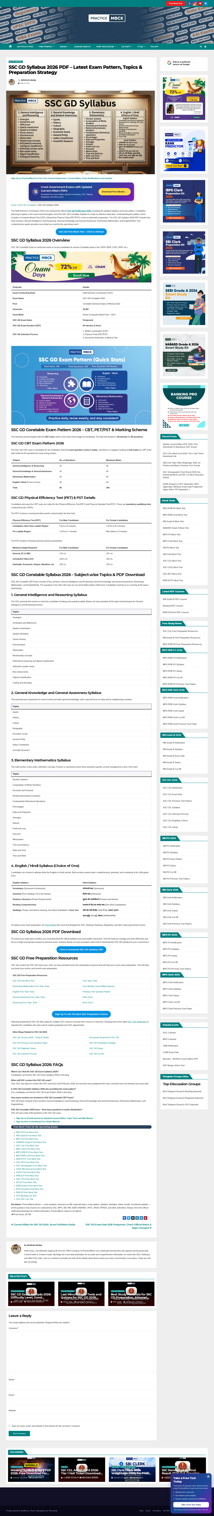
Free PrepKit (46, 47)
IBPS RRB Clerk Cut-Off (174, 717)
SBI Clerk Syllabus (171, 904)
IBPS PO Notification (172, 943)
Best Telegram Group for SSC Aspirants (180, 1105)
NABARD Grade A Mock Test (176, 528)
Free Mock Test (175, 3)
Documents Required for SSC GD (104, 1037)
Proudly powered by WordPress (17, 1511)
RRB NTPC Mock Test (173, 580)
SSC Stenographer (169, 1467)
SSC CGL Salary (170, 827)
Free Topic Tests (90, 981)
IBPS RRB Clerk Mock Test (175, 515)
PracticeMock (50, 925)
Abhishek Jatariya (28, 80)
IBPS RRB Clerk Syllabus (174, 704)
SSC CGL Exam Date (172, 794)
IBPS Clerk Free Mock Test (28, 1149)
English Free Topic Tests (23, 992)
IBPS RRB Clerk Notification (175, 698)
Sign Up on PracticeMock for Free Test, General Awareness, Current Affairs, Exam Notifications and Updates (61, 178)
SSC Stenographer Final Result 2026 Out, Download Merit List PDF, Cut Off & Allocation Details (183, 475)
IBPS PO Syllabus (171, 949)
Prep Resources (105, 47)
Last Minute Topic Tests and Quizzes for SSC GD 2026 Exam (81, 1297)
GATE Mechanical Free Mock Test (31, 1169)
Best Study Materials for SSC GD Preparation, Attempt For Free (131, 1297)
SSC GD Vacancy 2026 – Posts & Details (31, 1037)
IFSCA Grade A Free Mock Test (29, 1189)
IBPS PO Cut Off (170, 962)
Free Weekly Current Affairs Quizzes (99, 986)
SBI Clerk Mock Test (172, 554)
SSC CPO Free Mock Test (27, 1179)
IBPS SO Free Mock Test (27, 1139)
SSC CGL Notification (137, 1022)
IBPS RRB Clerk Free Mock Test (30, 1156)
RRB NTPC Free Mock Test (28, 1159)
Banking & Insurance (128, 1467)
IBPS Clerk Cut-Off (171, 1002)
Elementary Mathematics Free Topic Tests (31, 986)
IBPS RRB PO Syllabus (173, 664)
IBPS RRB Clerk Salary (173, 711)
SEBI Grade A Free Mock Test (29, 1186)
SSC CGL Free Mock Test (27, 1146)
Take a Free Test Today (191, 1505)
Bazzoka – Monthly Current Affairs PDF (180, 1059)
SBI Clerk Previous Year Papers (177, 924)
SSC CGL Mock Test (172, 561)
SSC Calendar (169, 1033)
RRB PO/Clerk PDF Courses (176, 612)
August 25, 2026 (20, 1478)
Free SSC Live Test (24, 1199)
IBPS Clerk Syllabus (172, 989)
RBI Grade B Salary (172, 762)
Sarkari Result (82, 47)
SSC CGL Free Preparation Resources (180, 631)
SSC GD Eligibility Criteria (24, 1048)
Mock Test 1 (88, 997)
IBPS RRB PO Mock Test (174, 508)
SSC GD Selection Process (25, 1054)
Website (12, 1410)
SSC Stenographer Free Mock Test (31, 1166)
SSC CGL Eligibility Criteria (175, 821)
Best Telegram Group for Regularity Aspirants (183, 1098)
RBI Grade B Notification (174, 743)
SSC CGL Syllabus (171, 807)
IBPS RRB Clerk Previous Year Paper (180, 724)
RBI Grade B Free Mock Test (28, 1136)
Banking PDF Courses (173, 606)
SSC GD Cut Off (96, 1054)
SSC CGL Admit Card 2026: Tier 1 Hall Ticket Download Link (80, 1473)
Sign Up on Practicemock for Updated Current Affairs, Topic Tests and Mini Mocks (54, 1118)
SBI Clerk (115, 1467)
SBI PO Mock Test (171, 548)
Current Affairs (17, 1467)
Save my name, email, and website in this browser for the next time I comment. (46, 1426)
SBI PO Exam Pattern (172, 859)
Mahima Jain (37, 1478)
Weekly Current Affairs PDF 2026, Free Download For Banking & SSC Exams (31, 1473)
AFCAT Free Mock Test (26, 1182)
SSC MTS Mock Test (172, 574)
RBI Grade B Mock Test (173, 521)
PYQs (141, 47)
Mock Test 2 (88, 1003)
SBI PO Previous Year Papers (176, 879)
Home (13, 205)
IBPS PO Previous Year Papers (177, 969)
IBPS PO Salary (170, 956)
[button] (201, 47)
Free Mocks (157, 1511)
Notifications (25, 47)
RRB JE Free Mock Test (26, 1192)
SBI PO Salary (169, 866)
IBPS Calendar (169, 1039)
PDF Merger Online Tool (174, 1065)
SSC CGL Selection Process (176, 814)
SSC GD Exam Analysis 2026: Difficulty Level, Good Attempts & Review (31, 1297)
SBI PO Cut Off (169, 872)
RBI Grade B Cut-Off (172, 769)
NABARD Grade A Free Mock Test (31, 1142)
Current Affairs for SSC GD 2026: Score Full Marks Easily (44, 1224)
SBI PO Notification (171, 846)
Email (12, 1395)
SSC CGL (64, 1467)
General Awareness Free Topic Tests (29, 997)
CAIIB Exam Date (171, 1052)
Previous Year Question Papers (96, 992)
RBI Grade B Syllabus (173, 749)
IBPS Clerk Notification (173, 982)
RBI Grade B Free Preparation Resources (181, 638)
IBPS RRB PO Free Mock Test (29, 1152)
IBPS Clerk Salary (171, 995)
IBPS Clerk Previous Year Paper (177, 1009)
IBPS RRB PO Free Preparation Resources (182, 644)
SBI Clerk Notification (172, 898)
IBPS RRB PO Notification (175, 658)
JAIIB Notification (170, 1046)
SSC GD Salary (96, 1048)
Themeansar (52, 1511)
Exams (63, 47)
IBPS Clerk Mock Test (172, 541)
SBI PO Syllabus (170, 852)
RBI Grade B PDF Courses (175, 599)
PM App (154, 47)
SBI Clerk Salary (170, 911)
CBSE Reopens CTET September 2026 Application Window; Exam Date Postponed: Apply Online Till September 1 (183, 487)
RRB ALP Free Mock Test (27, 1176)
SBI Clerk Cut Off (170, 917)
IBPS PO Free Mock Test (27, 1132)
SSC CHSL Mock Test (173, 567)
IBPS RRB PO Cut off (172, 678)
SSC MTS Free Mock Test (27, 1162)
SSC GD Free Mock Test (23, 981)
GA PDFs (126, 47)
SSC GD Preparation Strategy (102, 1043)
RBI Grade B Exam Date (174, 756)
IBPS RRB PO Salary (172, 671)
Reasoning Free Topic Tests (25, 1003)
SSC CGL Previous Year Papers (177, 801)
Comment (13, 1328)
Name (12, 1380)
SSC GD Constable (15, 61)
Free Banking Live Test (26, 1196)
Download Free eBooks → (114, 192)
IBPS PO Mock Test (171, 535)
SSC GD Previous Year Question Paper (30, 1043)
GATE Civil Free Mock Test (28, 1172)
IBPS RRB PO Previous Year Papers (179, 684)
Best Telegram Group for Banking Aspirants (182, 1091)
